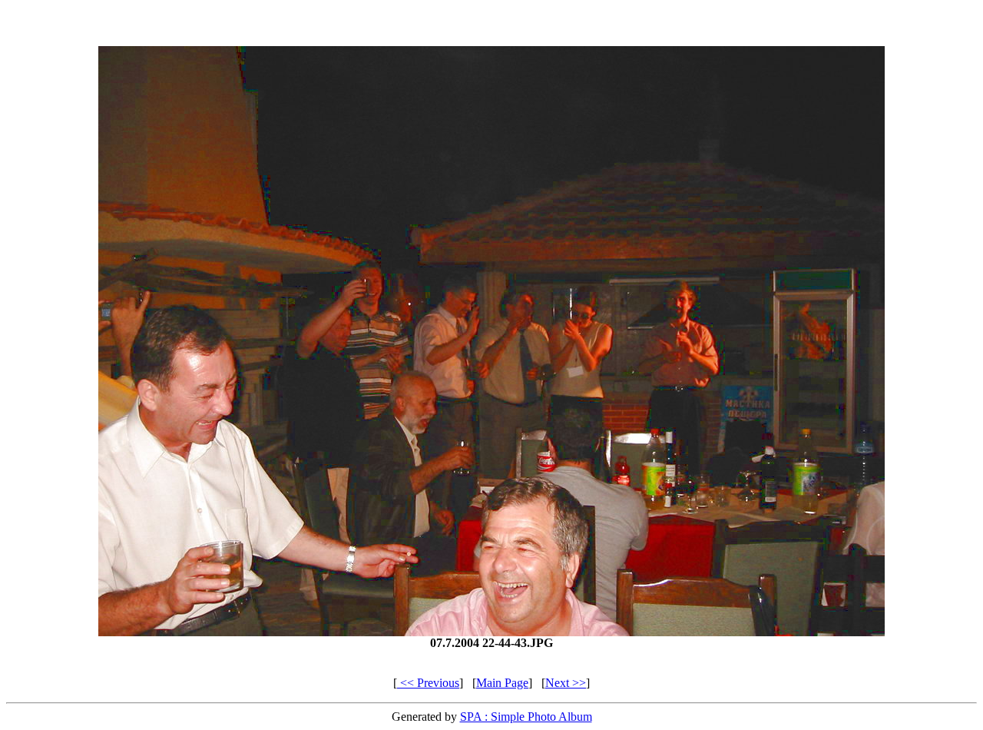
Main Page (502, 682)
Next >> (565, 682)
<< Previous (428, 682)
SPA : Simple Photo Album (526, 716)
